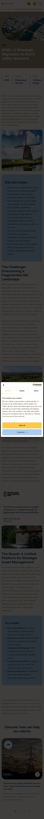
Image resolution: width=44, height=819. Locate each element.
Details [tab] (22, 391)
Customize (21, 432)
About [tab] (36, 391)
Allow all (22, 425)
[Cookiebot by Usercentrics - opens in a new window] (33, 385)
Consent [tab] (8, 391)
